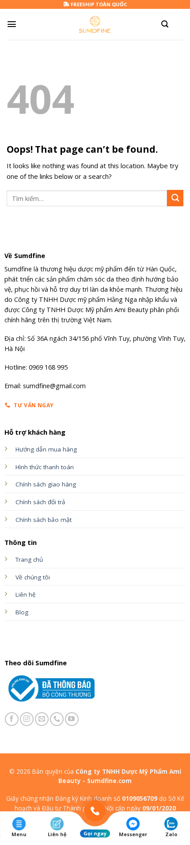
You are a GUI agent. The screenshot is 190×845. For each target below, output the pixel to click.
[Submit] (175, 198)
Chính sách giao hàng (45, 484)
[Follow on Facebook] (12, 719)
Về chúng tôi (32, 577)
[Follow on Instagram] (27, 719)
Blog (21, 612)
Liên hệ (25, 594)
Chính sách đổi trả (40, 502)
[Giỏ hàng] (179, 24)
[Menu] (12, 24)
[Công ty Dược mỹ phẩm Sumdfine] (95, 24)
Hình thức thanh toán (44, 467)
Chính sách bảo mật (43, 520)
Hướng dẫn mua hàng (46, 449)
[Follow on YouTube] (72, 719)
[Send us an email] (42, 719)
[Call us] (57, 719)
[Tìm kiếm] (164, 24)
